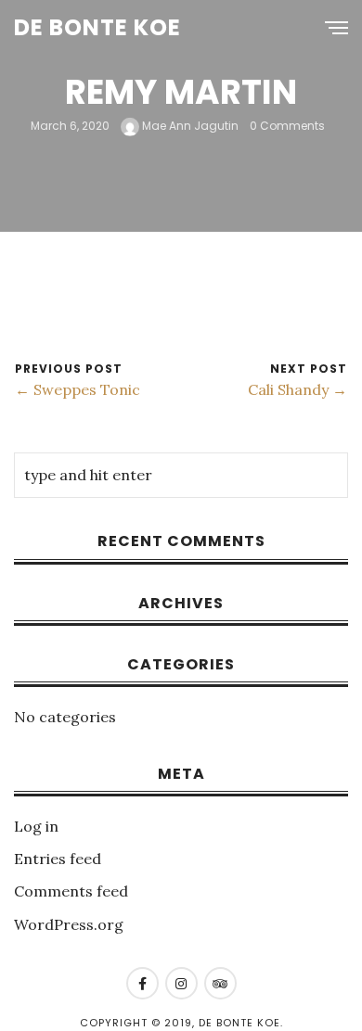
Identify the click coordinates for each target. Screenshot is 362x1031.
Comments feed (71, 891)
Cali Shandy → (297, 389)
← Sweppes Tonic (77, 389)
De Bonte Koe (97, 27)
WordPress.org (68, 924)
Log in (36, 826)
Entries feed (57, 858)
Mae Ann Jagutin (189, 126)
